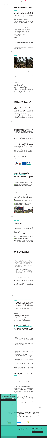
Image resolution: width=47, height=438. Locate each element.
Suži (22, 174)
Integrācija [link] (20, 414)
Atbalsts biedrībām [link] (35, 412)
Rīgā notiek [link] (22, 413)
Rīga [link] (23, 414)
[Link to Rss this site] (42, 437)
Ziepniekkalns (30, 326)
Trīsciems (24, 174)
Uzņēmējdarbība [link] (29, 416)
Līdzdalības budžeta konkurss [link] (17, 412)
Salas (28, 326)
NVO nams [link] (30, 413)
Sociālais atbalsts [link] (27, 414)
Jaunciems (15, 55)
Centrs (16, 326)
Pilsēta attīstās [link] (37, 414)
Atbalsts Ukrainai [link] (24, 415)
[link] (34, 3)
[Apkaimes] (23, 1)
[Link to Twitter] (41, 437)
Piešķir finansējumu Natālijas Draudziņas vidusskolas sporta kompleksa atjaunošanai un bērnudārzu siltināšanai (23, 8)
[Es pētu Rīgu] (28, 422)
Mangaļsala (25, 326)
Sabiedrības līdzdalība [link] (28, 412)
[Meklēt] (37, 3)
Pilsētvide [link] (38, 415)
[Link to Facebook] (40, 437)
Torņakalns (15, 10)
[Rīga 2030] (19, 422)
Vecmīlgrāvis (15, 300)
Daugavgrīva (17, 174)
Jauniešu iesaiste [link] (17, 415)
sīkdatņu (13, 398)
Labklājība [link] (20, 416)
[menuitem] (10, 3)
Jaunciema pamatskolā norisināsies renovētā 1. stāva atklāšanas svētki (21, 252)
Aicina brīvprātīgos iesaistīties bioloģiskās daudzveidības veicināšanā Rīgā (23, 124)
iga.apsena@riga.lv (29, 197)
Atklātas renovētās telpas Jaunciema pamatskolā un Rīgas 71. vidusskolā (22, 219)
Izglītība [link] (26, 413)
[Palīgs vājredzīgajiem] (40, 2)
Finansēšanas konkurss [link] (31, 415)
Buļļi (14, 174)
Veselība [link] (18, 413)
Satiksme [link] (32, 414)
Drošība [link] (24, 416)
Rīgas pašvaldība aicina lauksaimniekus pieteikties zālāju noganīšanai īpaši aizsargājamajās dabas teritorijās (22, 173)
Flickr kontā (25, 293)
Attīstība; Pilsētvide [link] (36, 413)
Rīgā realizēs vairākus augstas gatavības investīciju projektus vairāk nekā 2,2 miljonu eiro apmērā (22, 102)
